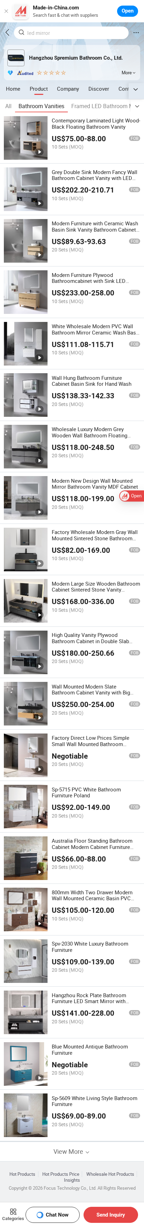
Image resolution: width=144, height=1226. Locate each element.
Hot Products (22, 1174)
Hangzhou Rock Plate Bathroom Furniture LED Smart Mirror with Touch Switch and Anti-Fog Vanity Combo (91, 1004)
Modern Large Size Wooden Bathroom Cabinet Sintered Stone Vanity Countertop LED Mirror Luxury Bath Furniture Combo (96, 593)
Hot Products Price (60, 1174)
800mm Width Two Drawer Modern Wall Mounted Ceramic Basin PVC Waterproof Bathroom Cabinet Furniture (92, 902)
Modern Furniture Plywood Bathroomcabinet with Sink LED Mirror (88, 281)
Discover (98, 88)
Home (13, 88)
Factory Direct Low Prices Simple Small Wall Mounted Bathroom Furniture (90, 744)
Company (68, 88)
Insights (72, 1180)
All (8, 106)
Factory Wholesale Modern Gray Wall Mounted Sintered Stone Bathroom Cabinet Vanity (95, 538)
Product (39, 88)
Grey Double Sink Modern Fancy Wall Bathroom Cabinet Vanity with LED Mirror (94, 178)
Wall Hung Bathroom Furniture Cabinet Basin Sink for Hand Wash (91, 381)
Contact (127, 88)
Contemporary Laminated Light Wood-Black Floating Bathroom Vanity (96, 123)
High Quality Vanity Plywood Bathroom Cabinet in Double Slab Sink (90, 641)
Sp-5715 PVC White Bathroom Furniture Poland (86, 792)
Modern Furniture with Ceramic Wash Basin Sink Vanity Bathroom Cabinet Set (95, 229)
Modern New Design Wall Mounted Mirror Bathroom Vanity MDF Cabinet (95, 483)
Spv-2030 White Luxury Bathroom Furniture (90, 946)
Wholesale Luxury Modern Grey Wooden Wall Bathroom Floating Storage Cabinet (89, 435)
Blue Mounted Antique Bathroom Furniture (90, 1049)
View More (69, 1152)
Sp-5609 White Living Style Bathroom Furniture (94, 1101)
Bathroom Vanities (41, 106)
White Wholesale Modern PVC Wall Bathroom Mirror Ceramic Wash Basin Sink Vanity (96, 332)
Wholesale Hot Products (110, 1174)
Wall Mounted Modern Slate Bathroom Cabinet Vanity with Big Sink (91, 692)
